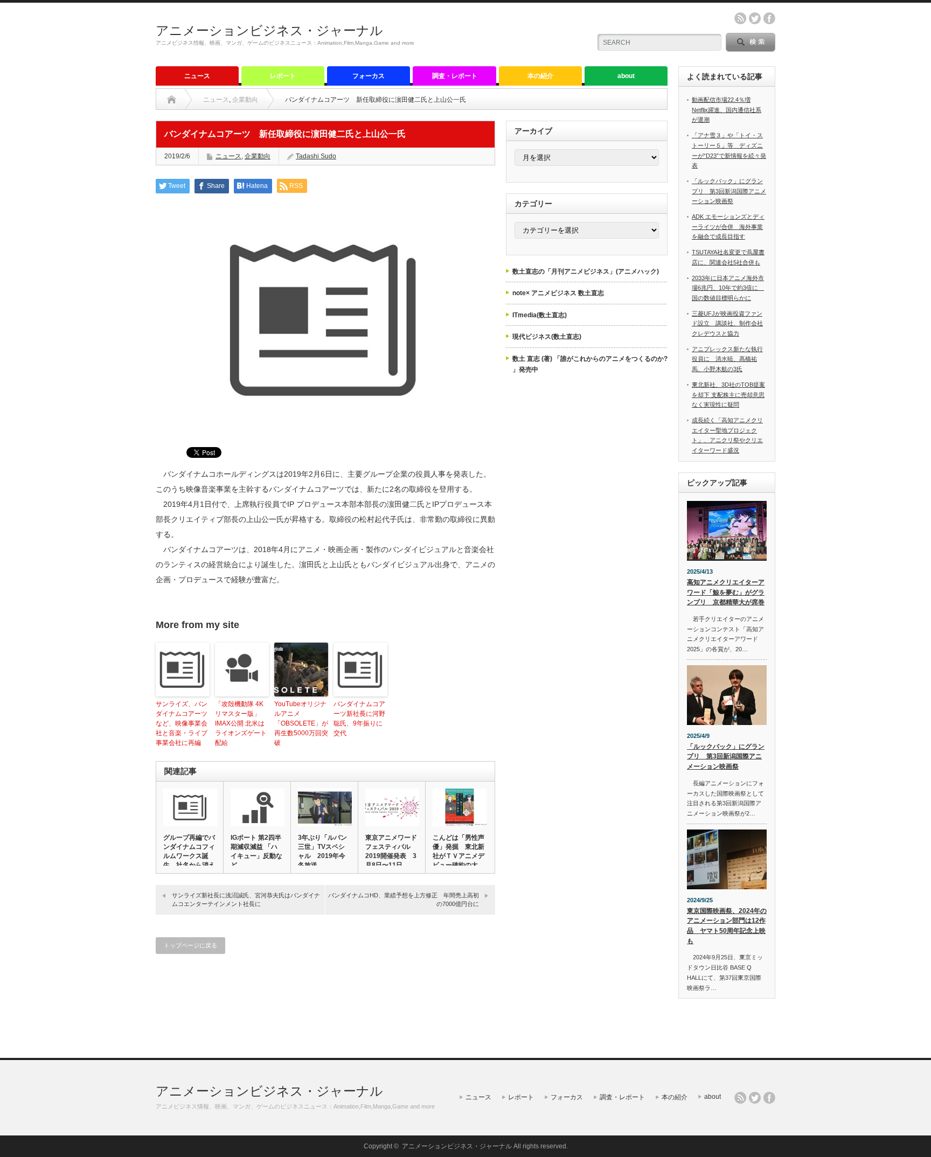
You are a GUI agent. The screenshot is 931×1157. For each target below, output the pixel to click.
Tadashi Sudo (316, 156)
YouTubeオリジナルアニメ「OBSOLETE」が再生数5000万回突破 (301, 723)
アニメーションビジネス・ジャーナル (269, 30)
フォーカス (368, 76)
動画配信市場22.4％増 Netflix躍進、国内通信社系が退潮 (726, 109)
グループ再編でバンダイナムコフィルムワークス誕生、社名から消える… (189, 856)
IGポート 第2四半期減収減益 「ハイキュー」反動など (256, 851)
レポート (283, 76)
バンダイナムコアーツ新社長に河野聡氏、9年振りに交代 (359, 718)
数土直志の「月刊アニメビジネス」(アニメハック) (585, 271)
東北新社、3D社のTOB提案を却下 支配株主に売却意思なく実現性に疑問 (728, 394)
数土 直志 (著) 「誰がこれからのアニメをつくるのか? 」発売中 (590, 364)
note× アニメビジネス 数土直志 (558, 293)
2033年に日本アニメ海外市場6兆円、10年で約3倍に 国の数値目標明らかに (728, 288)
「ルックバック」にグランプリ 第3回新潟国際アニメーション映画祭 (729, 191)
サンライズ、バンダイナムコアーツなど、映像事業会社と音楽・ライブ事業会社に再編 (181, 723)
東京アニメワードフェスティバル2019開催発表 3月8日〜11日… (391, 851)
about (626, 76)
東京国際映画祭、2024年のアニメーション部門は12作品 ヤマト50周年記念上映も (727, 926)
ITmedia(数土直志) (539, 315)
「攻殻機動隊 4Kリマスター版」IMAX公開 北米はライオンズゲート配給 (241, 723)
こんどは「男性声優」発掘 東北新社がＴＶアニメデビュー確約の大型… (458, 856)
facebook (769, 18)
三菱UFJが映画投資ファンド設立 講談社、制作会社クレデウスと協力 (727, 323)
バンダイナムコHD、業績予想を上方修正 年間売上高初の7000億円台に (403, 899)
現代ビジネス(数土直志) (546, 336)
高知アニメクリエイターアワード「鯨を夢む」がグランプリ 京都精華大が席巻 (726, 592)
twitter (755, 18)
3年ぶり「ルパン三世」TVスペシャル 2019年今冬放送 (322, 851)
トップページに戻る (190, 945)
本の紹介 (540, 76)
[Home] (171, 99)
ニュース (197, 76)
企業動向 (245, 99)
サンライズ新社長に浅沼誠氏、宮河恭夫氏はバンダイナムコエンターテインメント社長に (246, 899)
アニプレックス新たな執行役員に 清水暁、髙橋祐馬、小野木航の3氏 (727, 359)
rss (740, 18)
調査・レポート (454, 76)
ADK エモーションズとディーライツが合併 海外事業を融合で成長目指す (728, 226)
